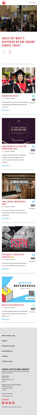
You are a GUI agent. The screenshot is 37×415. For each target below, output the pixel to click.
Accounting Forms (7, 351)
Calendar (10, 53)
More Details (5, 110)
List (4, 53)
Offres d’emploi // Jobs (8, 335)
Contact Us (5, 356)
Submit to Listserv (7, 361)
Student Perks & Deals (8, 346)
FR (30, 2)
